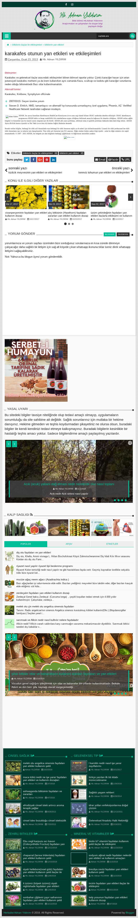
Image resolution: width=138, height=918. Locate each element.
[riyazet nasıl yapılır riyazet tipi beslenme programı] (9, 569)
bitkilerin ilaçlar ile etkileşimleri (38, 153)
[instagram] (72, 4)
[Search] (132, 36)
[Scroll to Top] (133, 911)
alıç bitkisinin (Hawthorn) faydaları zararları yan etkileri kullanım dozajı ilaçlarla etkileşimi (68, 215)
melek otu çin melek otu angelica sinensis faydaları (45, 606)
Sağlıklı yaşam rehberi (101, 792)
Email (101, 159)
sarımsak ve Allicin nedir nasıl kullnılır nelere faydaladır (47, 619)
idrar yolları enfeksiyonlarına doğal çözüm (108, 807)
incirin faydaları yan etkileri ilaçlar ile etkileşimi (109, 885)
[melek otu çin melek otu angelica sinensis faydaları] (9, 610)
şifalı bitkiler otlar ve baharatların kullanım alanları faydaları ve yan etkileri (64, 674)
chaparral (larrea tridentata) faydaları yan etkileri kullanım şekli (44, 857)
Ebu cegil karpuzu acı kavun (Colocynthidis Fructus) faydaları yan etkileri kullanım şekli (44, 844)
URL (127, 159)
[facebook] (66, 4)
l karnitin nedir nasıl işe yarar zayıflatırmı (105, 765)
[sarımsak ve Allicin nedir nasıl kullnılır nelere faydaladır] (9, 623)
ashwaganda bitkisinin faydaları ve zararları (42, 793)
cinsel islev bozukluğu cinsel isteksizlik (44, 820)
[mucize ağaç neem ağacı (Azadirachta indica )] (9, 583)
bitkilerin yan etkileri (69, 153)
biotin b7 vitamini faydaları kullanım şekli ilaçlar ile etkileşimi (109, 843)
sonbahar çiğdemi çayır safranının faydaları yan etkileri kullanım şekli (42, 899)
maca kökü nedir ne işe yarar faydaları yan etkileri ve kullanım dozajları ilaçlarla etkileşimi (45, 780)
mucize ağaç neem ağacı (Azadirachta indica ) (42, 579)
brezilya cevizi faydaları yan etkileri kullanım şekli (108, 871)
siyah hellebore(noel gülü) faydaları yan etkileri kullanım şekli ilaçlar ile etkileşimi (43, 872)
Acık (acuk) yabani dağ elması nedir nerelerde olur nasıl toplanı (69, 484)
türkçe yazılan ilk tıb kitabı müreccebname (103, 779)
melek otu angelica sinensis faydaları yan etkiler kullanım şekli (44, 765)
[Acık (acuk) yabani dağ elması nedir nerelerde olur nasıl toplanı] (69, 471)
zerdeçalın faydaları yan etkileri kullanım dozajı (43, 592)
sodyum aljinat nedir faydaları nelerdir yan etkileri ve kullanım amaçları (110, 857)
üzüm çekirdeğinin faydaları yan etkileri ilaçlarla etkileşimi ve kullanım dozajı (111, 215)
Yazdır (114, 159)
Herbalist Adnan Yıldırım (17, 912)
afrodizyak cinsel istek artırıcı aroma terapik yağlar (43, 807)
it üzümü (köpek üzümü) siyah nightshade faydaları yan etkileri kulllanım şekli (41, 886)
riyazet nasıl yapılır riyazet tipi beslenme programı (44, 566)
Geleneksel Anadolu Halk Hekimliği (108, 820)
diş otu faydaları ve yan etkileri (33, 552)
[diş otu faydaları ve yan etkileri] (9, 556)
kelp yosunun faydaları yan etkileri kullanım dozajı (108, 899)
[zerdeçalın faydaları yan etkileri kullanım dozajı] (9, 596)
